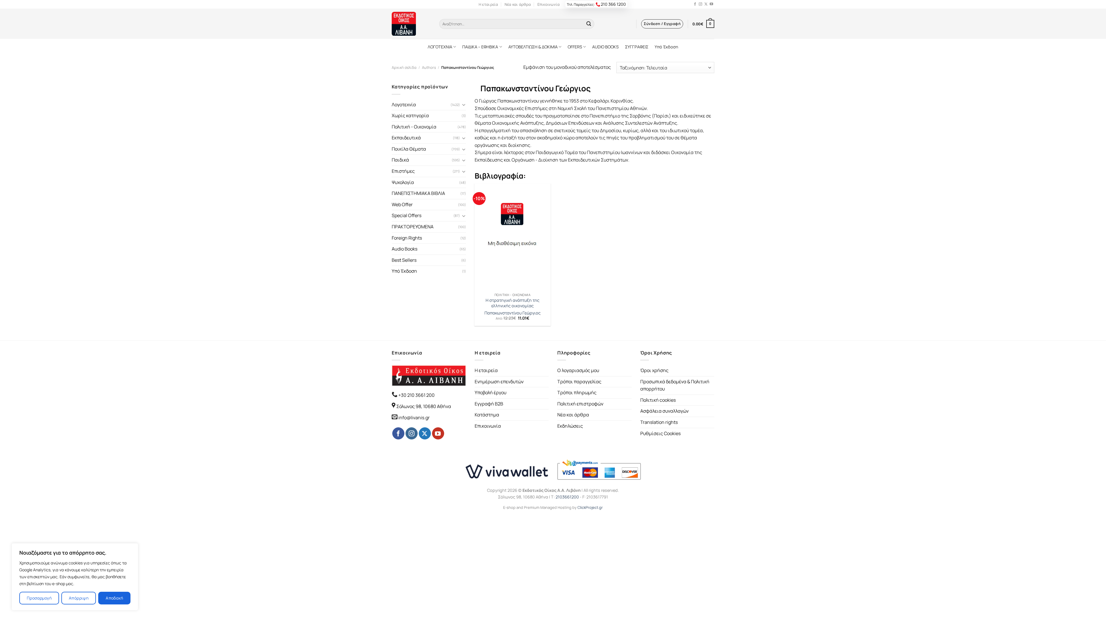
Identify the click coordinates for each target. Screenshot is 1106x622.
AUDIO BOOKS (605, 47)
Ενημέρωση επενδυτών (499, 381)
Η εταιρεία (488, 4)
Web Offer (402, 204)
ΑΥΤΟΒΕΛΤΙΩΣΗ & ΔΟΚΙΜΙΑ (533, 47)
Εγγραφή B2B (489, 404)
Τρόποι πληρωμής (576, 392)
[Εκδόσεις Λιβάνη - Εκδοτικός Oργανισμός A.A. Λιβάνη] (411, 24)
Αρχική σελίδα (404, 67)
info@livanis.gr (414, 417)
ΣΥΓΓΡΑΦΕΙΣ (636, 47)
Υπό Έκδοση (666, 47)
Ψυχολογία (403, 182)
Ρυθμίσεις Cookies (660, 433)
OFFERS (575, 47)
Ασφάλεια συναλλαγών (664, 411)
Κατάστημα (487, 414)
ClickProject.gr (590, 507)
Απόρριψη (78, 598)
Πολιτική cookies (658, 400)
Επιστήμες (403, 171)
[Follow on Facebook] (695, 4)
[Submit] (589, 24)
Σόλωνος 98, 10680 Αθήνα (423, 406)
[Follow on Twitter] (706, 4)
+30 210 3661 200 (416, 395)
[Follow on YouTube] (711, 4)
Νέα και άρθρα (518, 4)
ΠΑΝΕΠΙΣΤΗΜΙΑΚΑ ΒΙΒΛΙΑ (418, 193)
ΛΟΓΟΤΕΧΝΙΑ (440, 47)
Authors (429, 67)
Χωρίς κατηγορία (410, 115)
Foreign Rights (407, 238)
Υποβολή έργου (490, 392)
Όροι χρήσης (654, 370)
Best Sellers (404, 260)
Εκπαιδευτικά (406, 137)
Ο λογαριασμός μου (578, 370)
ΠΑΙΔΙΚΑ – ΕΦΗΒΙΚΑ (480, 47)
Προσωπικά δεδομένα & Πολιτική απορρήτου (674, 385)
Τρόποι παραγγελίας (579, 381)
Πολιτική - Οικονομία (414, 127)
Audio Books (404, 249)
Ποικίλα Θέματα (409, 149)
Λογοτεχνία (404, 104)
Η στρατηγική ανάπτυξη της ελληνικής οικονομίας (512, 303)
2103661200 (567, 497)
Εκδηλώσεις (570, 426)
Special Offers (406, 215)
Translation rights (659, 422)
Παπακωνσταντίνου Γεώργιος (512, 313)
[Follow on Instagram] (700, 4)
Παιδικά (400, 160)
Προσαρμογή (39, 598)
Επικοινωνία (548, 4)
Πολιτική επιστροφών (580, 404)
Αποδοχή (114, 598)
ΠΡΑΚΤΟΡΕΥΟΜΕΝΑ (412, 226)
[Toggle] (463, 104)
